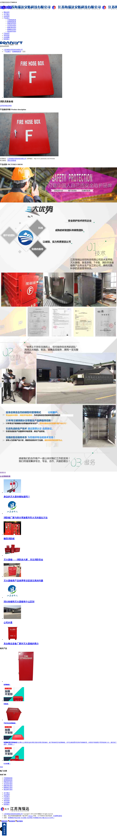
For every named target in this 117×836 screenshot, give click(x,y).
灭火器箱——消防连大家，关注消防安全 (23, 559)
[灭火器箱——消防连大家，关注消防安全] (12, 555)
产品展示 (7, 18)
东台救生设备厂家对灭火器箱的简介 (21, 643)
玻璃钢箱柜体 (11, 22)
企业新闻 (7, 16)
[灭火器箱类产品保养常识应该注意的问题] (12, 576)
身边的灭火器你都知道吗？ (17, 496)
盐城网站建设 (57, 816)
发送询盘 (9, 105)
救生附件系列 (11, 31)
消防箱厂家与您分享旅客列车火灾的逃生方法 (26, 517)
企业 (5, 476)
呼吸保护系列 (11, 23)
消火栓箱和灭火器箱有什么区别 (19, 601)
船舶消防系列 (11, 27)
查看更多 (3, 472)
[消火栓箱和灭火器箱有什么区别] (12, 597)
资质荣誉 (7, 35)
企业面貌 (7, 37)
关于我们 (7, 14)
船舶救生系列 (11, 29)
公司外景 (8, 622)
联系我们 (7, 39)
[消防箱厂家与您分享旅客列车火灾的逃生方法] (12, 513)
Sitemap (30, 816)
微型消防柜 (9, 538)
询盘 (1, 767)
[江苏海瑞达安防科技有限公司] (15, 811)
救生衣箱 (17, 817)
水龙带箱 (30, 817)
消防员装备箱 (11, 160)
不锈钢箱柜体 (11, 20)
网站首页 (7, 12)
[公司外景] (12, 618)
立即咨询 (3, 105)
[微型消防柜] (12, 534)
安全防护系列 (11, 25)
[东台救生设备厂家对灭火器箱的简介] (12, 639)
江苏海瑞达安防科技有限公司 (13, 49)
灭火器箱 (23, 817)
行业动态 (7, 33)
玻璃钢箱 (6, 7)
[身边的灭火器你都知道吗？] (12, 492)
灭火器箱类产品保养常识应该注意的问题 (23, 580)
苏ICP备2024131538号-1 (46, 817)
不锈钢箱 (36, 817)
